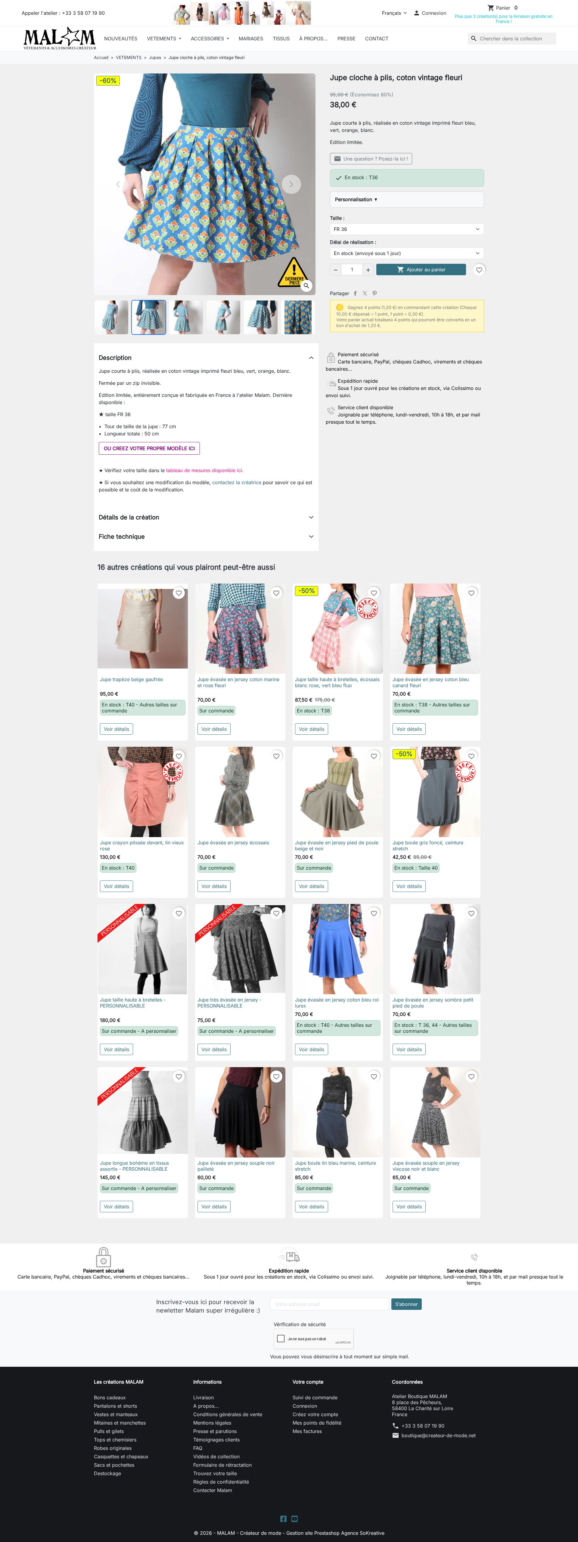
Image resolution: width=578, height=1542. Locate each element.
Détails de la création (129, 517)
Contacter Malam (212, 1490)
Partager (355, 293)
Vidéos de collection (216, 1456)
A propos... (206, 1406)
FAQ (197, 1448)
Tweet (364, 293)
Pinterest (374, 293)
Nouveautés (120, 39)
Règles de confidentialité (221, 1482)
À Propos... (313, 39)
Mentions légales (212, 1423)
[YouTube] (294, 1518)
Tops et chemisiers (115, 1440)
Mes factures (307, 1431)
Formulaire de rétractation (222, 1465)
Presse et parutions (215, 1431)
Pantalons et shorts (115, 1406)
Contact (376, 39)
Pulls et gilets (109, 1431)
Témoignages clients (216, 1440)
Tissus (281, 39)
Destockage (107, 1473)
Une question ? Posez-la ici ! (371, 158)
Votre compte (308, 1382)
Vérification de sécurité (300, 1324)
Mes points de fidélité (317, 1423)
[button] (429, 13)
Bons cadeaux (110, 1397)
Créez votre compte (315, 1414)
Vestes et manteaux (116, 1414)
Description (115, 357)
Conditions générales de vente (227, 1414)
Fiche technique (122, 536)
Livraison (203, 1397)
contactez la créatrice (236, 482)
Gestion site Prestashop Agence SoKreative (335, 1533)
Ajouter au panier (421, 269)
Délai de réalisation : (353, 242)
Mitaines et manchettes (120, 1423)
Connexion (305, 1406)
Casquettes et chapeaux (121, 1456)
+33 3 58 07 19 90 (423, 1426)
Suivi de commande (315, 1397)
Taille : (337, 218)
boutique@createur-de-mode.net (439, 1435)
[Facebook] (283, 1518)
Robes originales (113, 1448)
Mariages (251, 39)
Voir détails (116, 729)
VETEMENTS (162, 39)
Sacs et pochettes (114, 1465)
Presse (346, 39)
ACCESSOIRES (208, 39)
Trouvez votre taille (215, 1473)
